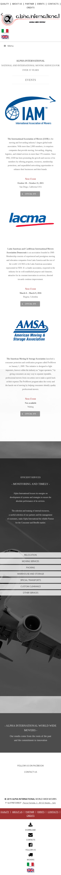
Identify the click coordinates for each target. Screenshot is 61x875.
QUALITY (4, 3)
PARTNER (29, 3)
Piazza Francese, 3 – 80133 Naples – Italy (39, 803)
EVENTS (41, 3)
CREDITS (31, 7)
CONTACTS (53, 3)
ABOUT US (17, 3)
